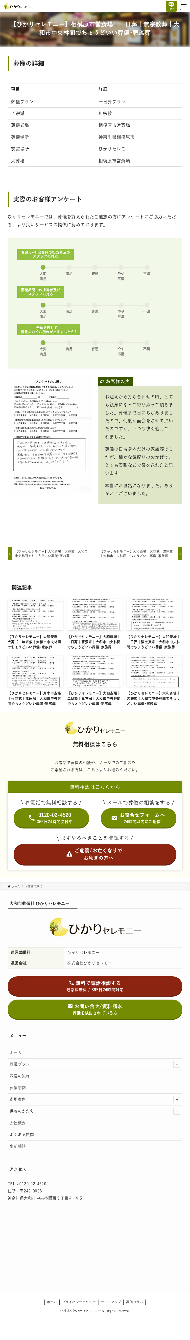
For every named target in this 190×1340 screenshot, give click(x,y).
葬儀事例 (18, 1088)
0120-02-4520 (32, 1184)
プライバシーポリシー (79, 1302)
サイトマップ (111, 1302)
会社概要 (18, 1123)
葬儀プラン (20, 1064)
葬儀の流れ (20, 1076)
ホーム (16, 1053)
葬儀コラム (134, 1302)
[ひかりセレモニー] (18, 6)
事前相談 (18, 1146)
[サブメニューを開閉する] (176, 1064)
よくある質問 (22, 1135)
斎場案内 (18, 1099)
